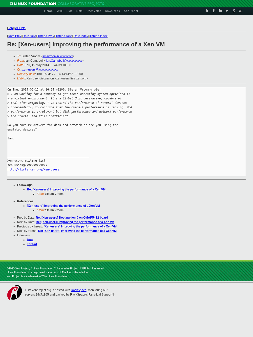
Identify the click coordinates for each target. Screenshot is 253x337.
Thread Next (64, 36)
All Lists (20, 28)
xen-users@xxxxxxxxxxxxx (40, 69)
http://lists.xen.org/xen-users (33, 169)
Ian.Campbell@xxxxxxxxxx (64, 60)
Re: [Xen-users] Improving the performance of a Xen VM (66, 189)
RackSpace (78, 290)
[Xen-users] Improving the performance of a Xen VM (63, 205)
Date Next (29, 36)
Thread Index (98, 36)
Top (10, 28)
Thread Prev (46, 36)
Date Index (81, 36)
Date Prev (14, 36)
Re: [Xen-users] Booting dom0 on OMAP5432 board (72, 217)
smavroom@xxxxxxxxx (57, 56)
